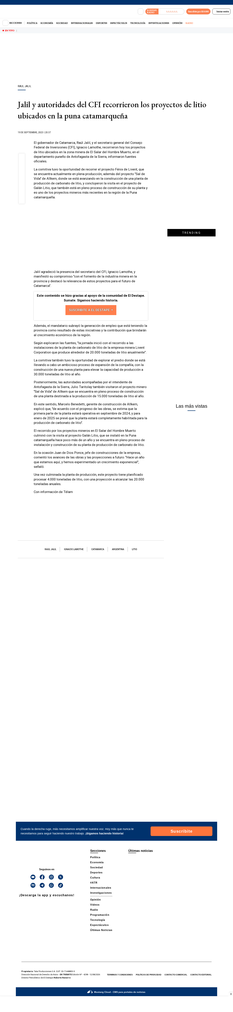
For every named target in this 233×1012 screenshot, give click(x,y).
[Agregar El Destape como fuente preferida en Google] (147, 132)
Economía (47, 23)
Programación (99, 915)
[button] (22, 157)
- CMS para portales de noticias (119, 992)
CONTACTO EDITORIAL (201, 975)
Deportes (101, 23)
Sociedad (62, 23)
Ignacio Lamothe (74, 549)
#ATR (93, 882)
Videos (95, 904)
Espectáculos (118, 23)
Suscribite (182, 831)
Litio (134, 549)
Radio (189, 23)
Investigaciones (159, 23)
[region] (116, 59)
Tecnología (137, 23)
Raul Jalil (50, 549)
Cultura (95, 877)
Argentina (118, 549)
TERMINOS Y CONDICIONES (120, 975)
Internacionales (82, 23)
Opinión (177, 23)
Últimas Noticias (101, 930)
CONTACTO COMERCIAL (176, 975)
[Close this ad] (231, 994)
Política (32, 23)
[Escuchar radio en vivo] (171, 11)
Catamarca (97, 549)
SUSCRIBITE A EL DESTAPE (90, 310)
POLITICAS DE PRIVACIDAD (148, 975)
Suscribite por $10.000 (198, 11)
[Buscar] (140, 11)
